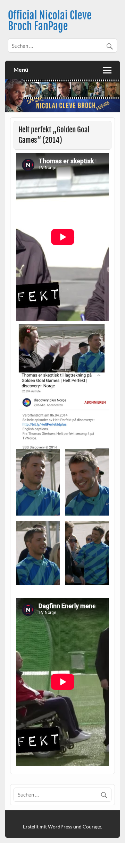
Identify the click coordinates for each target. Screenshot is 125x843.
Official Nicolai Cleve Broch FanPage (50, 21)
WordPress (60, 826)
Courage (92, 826)
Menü (21, 69)
